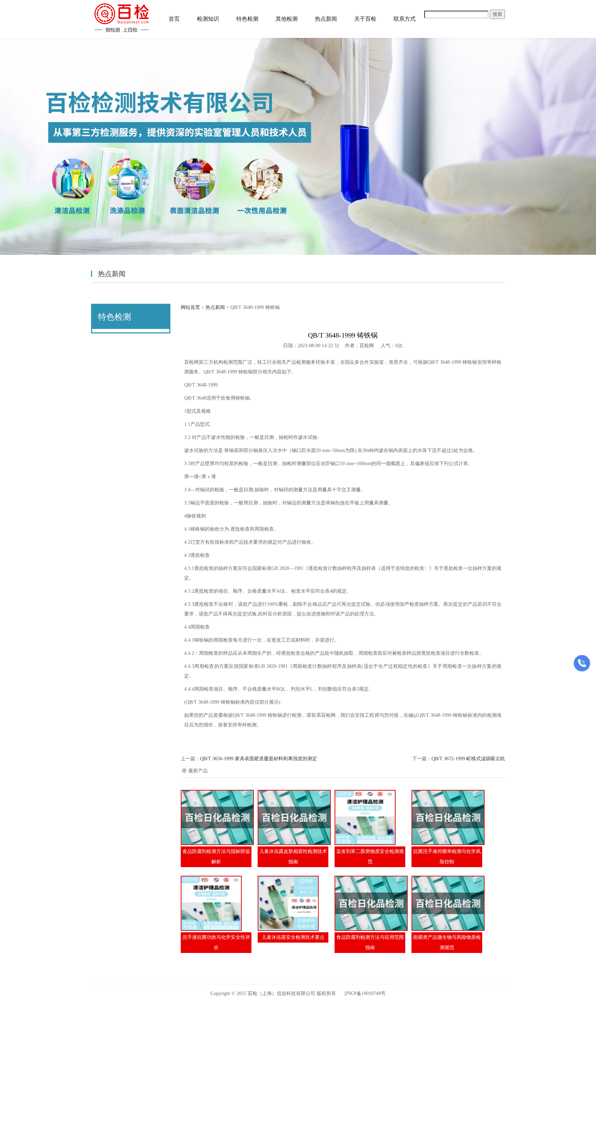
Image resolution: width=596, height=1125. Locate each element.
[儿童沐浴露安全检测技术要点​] (293, 903)
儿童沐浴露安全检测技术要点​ (293, 937)
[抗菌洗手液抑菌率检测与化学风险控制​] (446, 817)
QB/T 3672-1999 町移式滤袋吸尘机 (468, 758)
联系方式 (405, 19)
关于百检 (365, 19)
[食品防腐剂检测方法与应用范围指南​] (370, 903)
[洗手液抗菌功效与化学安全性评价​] (216, 903)
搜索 (497, 14)
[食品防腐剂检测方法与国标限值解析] (216, 817)
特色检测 (247, 19)
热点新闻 (326, 19)
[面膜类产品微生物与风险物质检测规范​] (446, 903)
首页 (174, 19)
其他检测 (287, 19)
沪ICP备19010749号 (365, 993)
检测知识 (208, 19)
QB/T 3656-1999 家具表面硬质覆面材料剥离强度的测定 (258, 758)
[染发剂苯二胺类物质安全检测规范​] (370, 817)
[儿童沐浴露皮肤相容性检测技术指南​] (293, 817)
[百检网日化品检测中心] (121, 18)
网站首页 (190, 307)
